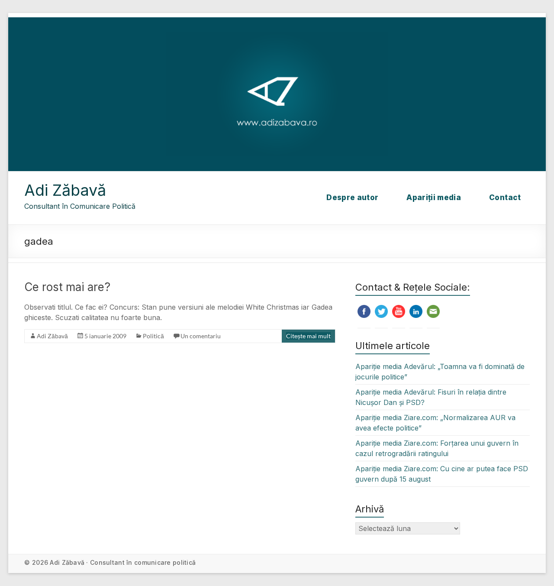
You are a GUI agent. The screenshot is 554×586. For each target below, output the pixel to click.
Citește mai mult (308, 336)
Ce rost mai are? (67, 287)
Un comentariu (200, 336)
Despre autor (352, 197)
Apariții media (433, 197)
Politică (153, 336)
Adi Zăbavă (65, 190)
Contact (505, 197)
